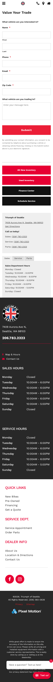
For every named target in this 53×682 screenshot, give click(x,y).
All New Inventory (26, 170)
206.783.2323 (13, 338)
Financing (11, 505)
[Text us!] (41, 676)
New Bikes (11, 496)
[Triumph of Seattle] (26, 313)
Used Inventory (26, 180)
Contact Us (12, 358)
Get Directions (12, 226)
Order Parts (12, 532)
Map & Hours (12, 354)
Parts (29, 258)
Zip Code (8, 85)
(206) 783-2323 (19, 236)
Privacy (19, 604)
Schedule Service (26, 201)
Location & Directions (19, 555)
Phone (6, 57)
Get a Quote (13, 509)
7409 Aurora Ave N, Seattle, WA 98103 (24, 222)
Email (6, 71)
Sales (7, 258)
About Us (11, 550)
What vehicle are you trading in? (18, 99)
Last (4, 51)
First (4, 40)
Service (18, 258)
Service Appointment (18, 527)
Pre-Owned (12, 500)
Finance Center (26, 191)
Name (6, 27)
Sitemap (30, 604)
